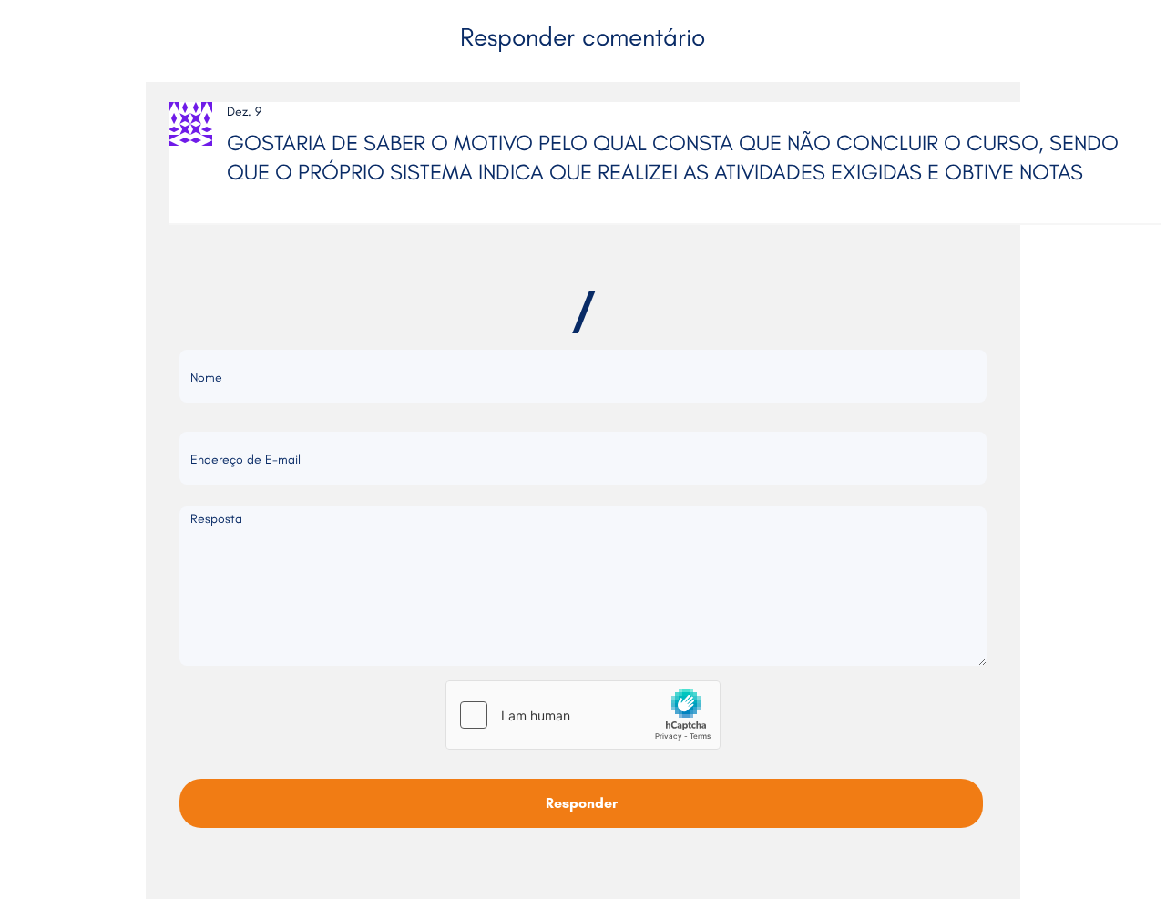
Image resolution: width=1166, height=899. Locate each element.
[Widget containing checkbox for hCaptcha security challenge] (583, 715)
